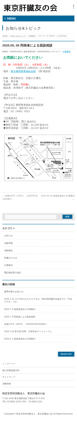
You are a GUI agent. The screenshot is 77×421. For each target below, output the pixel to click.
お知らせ (8, 235)
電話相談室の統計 (12, 272)
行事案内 (67, 51)
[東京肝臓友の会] (31, 9)
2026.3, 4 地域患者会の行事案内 (19, 339)
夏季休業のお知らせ (13, 291)
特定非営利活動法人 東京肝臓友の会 (34, 414)
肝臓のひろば (10, 258)
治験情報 (8, 243)
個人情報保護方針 (11, 370)
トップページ (8, 363)
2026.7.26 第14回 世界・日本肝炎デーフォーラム (28, 331)
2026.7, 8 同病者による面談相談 (19, 316)
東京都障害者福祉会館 (23, 71)
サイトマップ (8, 377)
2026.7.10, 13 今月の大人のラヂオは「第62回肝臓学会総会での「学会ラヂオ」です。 (38, 300)
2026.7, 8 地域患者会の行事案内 (19, 309)
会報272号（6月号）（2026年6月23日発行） (26, 324)
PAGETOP (66, 354)
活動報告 (8, 250)
